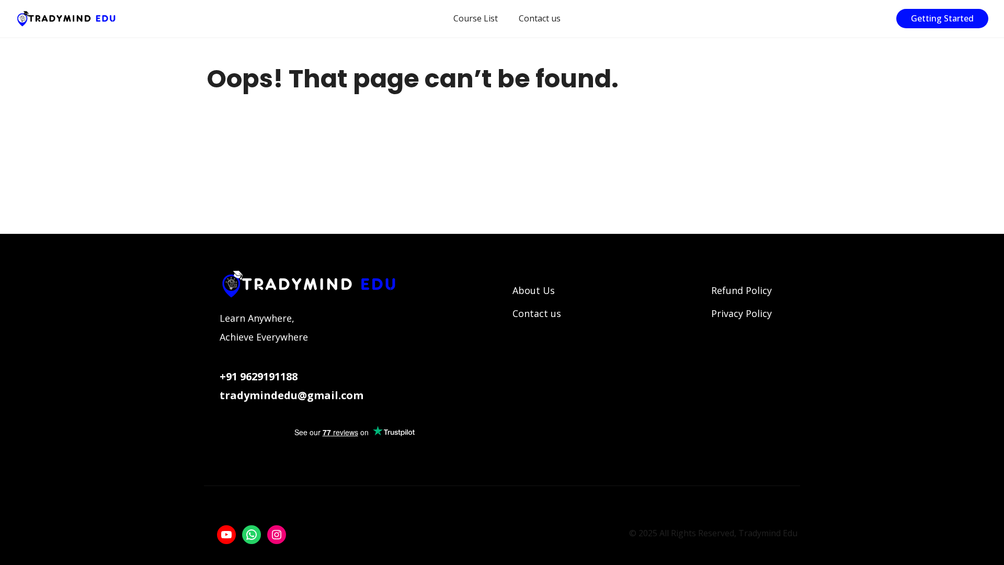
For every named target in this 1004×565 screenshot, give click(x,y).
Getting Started (942, 18)
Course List (475, 18)
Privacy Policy (741, 313)
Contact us (540, 18)
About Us (533, 290)
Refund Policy (741, 290)
